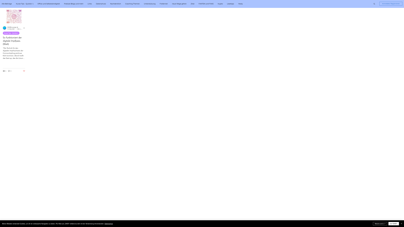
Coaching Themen (132, 4)
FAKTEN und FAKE (206, 4)
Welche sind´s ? (380, 224)
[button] (374, 4)
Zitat (192, 4)
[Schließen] (401, 223)
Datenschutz (101, 4)
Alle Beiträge (7, 4)
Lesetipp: (230, 4)
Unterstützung (149, 4)
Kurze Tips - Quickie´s (24, 4)
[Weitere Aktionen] (24, 28)
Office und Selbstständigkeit (49, 4)
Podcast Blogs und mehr (73, 4)
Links (90, 4)
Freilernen (164, 4)
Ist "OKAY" (393, 224)
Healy (240, 4)
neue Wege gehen (179, 4)
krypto (220, 4)
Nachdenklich (115, 4)
